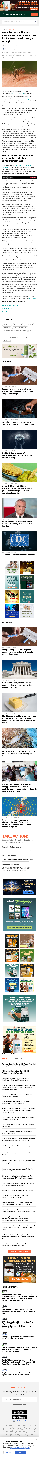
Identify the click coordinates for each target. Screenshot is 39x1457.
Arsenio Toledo (14, 419)
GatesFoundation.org (8, 312)
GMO (26, 55)
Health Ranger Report (10, 1287)
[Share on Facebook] (7, 49)
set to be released (18, 93)
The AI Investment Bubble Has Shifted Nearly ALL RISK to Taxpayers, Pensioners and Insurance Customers (19, 1349)
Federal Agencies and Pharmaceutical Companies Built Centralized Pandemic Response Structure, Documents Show (18, 1110)
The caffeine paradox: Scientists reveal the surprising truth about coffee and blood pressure (18, 1210)
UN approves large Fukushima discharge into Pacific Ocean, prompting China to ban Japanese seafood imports (16, 823)
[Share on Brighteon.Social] (3, 49)
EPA (3, 55)
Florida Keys (8, 55)
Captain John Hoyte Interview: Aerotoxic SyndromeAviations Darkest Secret (17, 1374)
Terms (16, 1427)
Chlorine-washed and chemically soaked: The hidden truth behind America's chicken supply (17, 1177)
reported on (31, 99)
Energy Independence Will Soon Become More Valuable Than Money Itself (18, 1338)
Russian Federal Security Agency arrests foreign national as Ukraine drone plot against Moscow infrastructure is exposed (18, 1087)
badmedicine (16, 52)
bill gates (30, 52)
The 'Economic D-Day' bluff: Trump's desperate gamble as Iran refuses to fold (18, 1146)
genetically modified (18, 55)
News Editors (14, 519)
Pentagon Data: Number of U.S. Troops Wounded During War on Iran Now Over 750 (19, 1065)
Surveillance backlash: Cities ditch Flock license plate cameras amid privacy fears (18, 1244)
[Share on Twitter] (10, 49)
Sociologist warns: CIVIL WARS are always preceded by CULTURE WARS (18, 423)
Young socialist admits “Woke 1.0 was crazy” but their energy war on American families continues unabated (18, 1162)
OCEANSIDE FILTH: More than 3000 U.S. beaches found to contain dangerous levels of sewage (19, 753)
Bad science (11, 29)
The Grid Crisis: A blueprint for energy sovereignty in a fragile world (15, 1196)
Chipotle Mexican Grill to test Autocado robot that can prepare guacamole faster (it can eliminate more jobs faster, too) (17, 489)
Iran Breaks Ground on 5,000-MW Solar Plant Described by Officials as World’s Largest (17, 1203)
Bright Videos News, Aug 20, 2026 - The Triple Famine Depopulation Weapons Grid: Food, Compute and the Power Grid (18, 1362)
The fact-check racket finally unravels (18, 555)
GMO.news (32, 298)
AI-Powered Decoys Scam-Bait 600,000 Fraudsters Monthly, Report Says (15, 1072)
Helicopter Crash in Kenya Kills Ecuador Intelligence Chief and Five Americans (15, 1079)
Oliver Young (14, 450)
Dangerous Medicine (8, 54)
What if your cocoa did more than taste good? (17, 1190)
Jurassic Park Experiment (18, 337)
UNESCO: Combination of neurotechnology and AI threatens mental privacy (17, 455)
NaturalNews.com (7, 308)
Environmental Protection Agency (24, 54)
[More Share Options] (13, 49)
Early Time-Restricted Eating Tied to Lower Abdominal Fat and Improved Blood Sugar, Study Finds (18, 1236)
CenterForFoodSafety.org (10, 305)
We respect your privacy (19, 1404)
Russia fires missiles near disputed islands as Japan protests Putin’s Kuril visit (17, 1102)
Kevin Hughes (14, 483)
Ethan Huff (13, 45)
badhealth (8, 52)
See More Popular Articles (19, 1251)
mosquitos (12, 57)
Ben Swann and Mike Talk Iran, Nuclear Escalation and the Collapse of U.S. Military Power (18, 1311)
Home (4, 29)
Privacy (11, 1427)
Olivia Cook (13, 386)
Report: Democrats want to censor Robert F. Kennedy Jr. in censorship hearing (17, 523)
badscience (23, 52)
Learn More (9, 1452)
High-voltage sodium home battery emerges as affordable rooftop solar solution (18, 1184)
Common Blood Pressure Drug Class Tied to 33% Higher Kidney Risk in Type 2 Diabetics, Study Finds (18, 1227)
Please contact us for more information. (14, 870)
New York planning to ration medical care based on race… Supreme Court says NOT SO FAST (18, 685)
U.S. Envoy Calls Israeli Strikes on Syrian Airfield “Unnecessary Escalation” (18, 1095)
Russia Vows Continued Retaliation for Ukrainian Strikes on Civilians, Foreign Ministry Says (18, 1139)
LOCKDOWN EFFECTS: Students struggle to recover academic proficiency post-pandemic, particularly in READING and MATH (19, 787)
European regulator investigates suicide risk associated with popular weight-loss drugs (18, 391)
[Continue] (35, 1399)
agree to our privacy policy (20, 1448)
